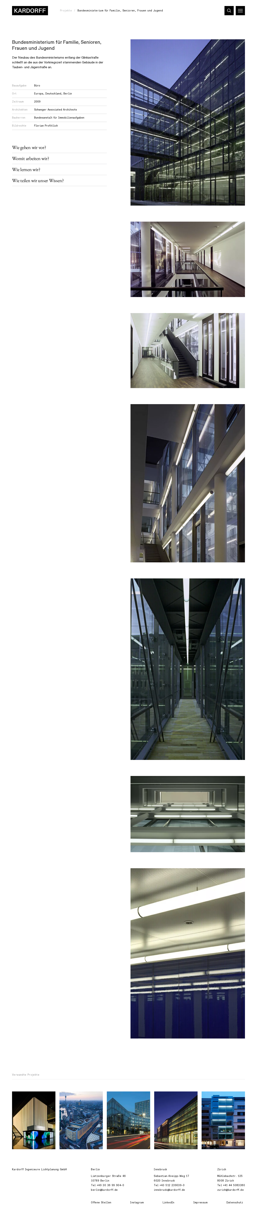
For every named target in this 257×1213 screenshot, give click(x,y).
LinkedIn (168, 1202)
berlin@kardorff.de (104, 1190)
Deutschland (53, 93)
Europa (38, 93)
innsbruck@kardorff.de (169, 1190)
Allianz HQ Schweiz (123, 1096)
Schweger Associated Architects (55, 110)
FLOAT (66, 1096)
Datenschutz (234, 1202)
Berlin (67, 93)
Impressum (200, 1202)
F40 (207, 1096)
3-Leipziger (165, 1096)
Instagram (137, 1202)
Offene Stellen (101, 1202)
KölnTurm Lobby (26, 1096)
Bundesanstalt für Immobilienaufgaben (59, 118)
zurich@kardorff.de (230, 1190)
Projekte (66, 10)
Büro (37, 85)
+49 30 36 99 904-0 (110, 1185)
